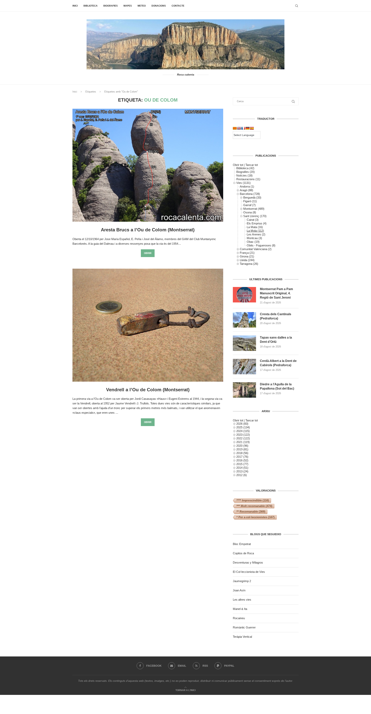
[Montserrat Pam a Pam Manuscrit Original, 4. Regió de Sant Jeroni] (244, 294)
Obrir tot (238, 164)
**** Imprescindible (253, 500)
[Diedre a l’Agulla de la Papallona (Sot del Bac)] (244, 390)
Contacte (178, 5)
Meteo (142, 5)
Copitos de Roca (243, 553)
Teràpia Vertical (242, 636)
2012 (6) (241, 475)
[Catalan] (235, 128)
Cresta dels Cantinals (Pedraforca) (275, 316)
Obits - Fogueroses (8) (261, 245)
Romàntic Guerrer (244, 627)
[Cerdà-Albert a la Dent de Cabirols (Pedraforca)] (244, 366)
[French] (243, 128)
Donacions (158, 5)
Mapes (127, 5)
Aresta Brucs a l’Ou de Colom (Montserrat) (148, 229)
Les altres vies (242, 599)
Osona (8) (249, 212)
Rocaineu (239, 618)
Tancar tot (251, 164)
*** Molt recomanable (254, 506)
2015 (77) (242, 464)
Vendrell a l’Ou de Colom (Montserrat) (148, 389)
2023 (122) (243, 434)
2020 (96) (242, 445)
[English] (239, 128)
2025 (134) (243, 427)
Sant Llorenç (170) (254, 216)
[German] (247, 128)
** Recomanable (251, 511)
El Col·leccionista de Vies (249, 571)
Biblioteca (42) (245, 168)
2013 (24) (242, 471)
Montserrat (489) (253, 208)
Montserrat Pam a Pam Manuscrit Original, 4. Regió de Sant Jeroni (276, 293)
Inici (75, 5)
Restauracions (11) (248, 179)
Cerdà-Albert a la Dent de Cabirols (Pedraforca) (278, 363)
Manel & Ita (240, 608)
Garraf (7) (249, 205)
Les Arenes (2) (256, 234)
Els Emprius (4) (256, 223)
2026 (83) (242, 423)
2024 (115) (243, 431)
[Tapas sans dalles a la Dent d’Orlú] (244, 343)
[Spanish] (252, 128)
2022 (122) (243, 438)
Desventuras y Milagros (248, 562)
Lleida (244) (247, 260)
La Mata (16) (255, 227)
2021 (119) (243, 442)
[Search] (297, 5)
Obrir (147, 253)
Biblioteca (90, 5)
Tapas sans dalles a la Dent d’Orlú (276, 339)
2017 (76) (242, 456)
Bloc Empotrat (242, 544)
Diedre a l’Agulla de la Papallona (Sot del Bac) (277, 386)
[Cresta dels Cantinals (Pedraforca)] (244, 320)
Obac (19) (253, 241)
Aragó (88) (246, 190)
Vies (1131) (243, 182)
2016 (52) (242, 460)
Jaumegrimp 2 (242, 581)
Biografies (110, 5)
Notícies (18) (244, 175)
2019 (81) (242, 449)
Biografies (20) (245, 171)
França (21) (247, 252)
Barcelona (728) (250, 193)
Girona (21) (247, 256)
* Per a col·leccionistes (256, 517)
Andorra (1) (247, 186)
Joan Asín (239, 590)
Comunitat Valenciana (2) (255, 249)
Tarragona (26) (249, 263)
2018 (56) (242, 453)
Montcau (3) (254, 238)
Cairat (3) (253, 219)
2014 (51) (242, 467)
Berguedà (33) (252, 197)
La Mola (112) (255, 230)
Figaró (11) (250, 201)
